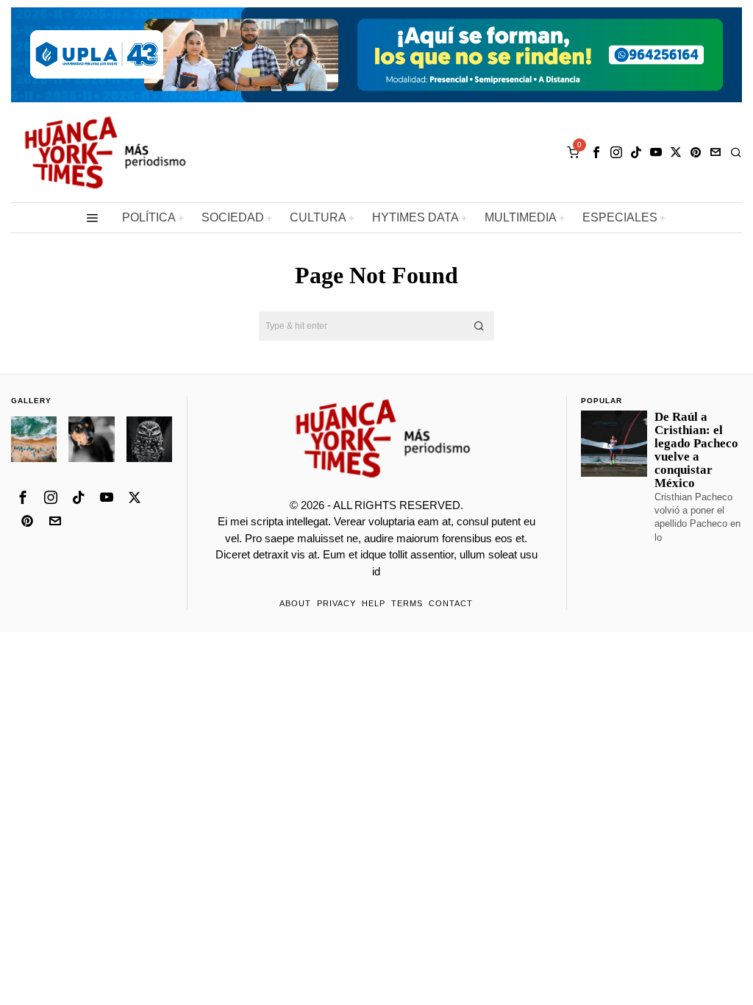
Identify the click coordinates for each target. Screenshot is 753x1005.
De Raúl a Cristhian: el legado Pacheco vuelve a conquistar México (696, 451)
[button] (479, 326)
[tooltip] (596, 152)
